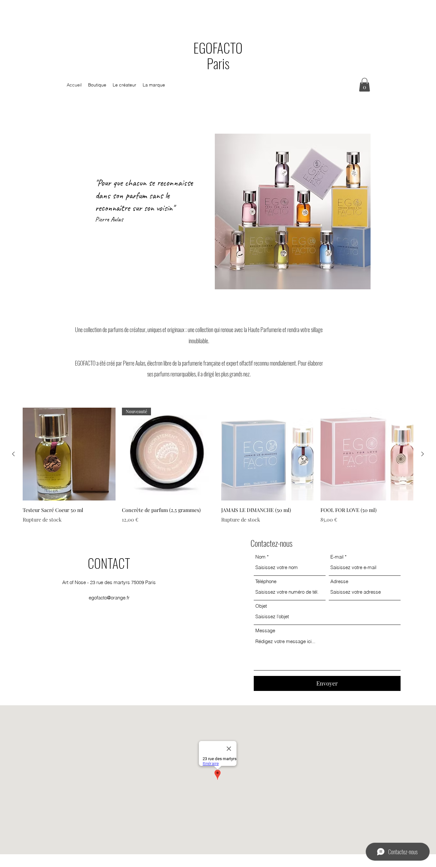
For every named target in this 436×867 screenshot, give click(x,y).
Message (265, 630)
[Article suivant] (422, 454)
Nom (260, 556)
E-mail (336, 556)
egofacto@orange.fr (109, 598)
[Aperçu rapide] (69, 454)
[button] (364, 85)
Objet (261, 606)
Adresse (339, 581)
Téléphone (265, 581)
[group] (218, 465)
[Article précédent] (13, 454)
